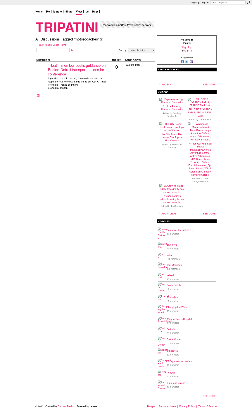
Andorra (171, 329)
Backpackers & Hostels (179, 361)
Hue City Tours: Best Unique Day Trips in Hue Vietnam (172, 137)
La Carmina (177, 206)
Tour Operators (174, 265)
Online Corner (174, 339)
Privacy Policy (187, 406)
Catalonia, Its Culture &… (180, 230)
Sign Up (195, 2)
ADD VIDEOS (168, 213)
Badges (151, 406)
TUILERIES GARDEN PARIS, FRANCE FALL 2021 (200, 112)
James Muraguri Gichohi (200, 180)
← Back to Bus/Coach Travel (51, 44)
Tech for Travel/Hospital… (180, 319)
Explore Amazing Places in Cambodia (172, 107)
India (169, 255)
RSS (38, 95)
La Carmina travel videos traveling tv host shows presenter (172, 199)
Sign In (204, 2)
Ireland (170, 275)
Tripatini (66, 26)
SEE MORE (209, 84)
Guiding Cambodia (174, 114)
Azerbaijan (172, 297)
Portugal (171, 372)
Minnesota (172, 350)
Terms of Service (207, 406)
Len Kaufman (205, 119)
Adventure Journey (175, 146)
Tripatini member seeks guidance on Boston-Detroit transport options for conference (77, 70)
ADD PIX (166, 84)
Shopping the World (177, 307)
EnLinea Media (66, 406)
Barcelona (172, 244)
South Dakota (174, 285)
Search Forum (72, 50)
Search (248, 2)
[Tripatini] (41, 71)
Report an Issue (167, 406)
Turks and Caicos (176, 383)
